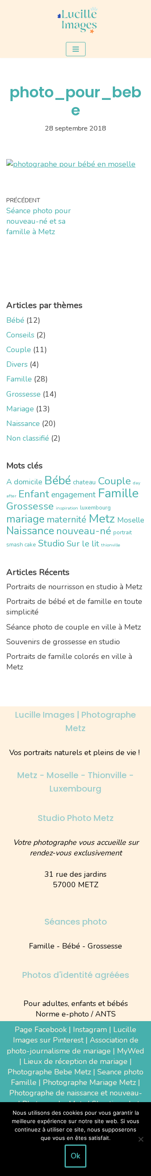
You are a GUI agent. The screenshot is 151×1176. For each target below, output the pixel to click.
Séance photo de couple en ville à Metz (73, 627)
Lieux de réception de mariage (75, 1061)
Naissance (23, 423)
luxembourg (95, 508)
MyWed (130, 1051)
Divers (17, 364)
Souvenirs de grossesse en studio (63, 642)
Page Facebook (41, 1029)
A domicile (24, 482)
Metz (102, 518)
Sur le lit (83, 543)
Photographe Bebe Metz (49, 1072)
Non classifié (27, 438)
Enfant (33, 494)
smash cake (21, 545)
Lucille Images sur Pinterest (75, 1034)
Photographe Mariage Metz (89, 1082)
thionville (110, 545)
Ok (75, 1156)
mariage (25, 519)
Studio (51, 543)
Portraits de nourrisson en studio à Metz (74, 587)
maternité (66, 519)
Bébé (15, 320)
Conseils (20, 335)
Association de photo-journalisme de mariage (72, 1045)
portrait (122, 532)
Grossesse (23, 394)
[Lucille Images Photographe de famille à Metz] (75, 20)
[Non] (140, 1139)
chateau (84, 482)
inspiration (67, 508)
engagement (73, 494)
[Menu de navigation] (76, 49)
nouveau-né (83, 531)
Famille (19, 379)
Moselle (130, 520)
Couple (18, 350)
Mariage (20, 409)
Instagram (90, 1029)
